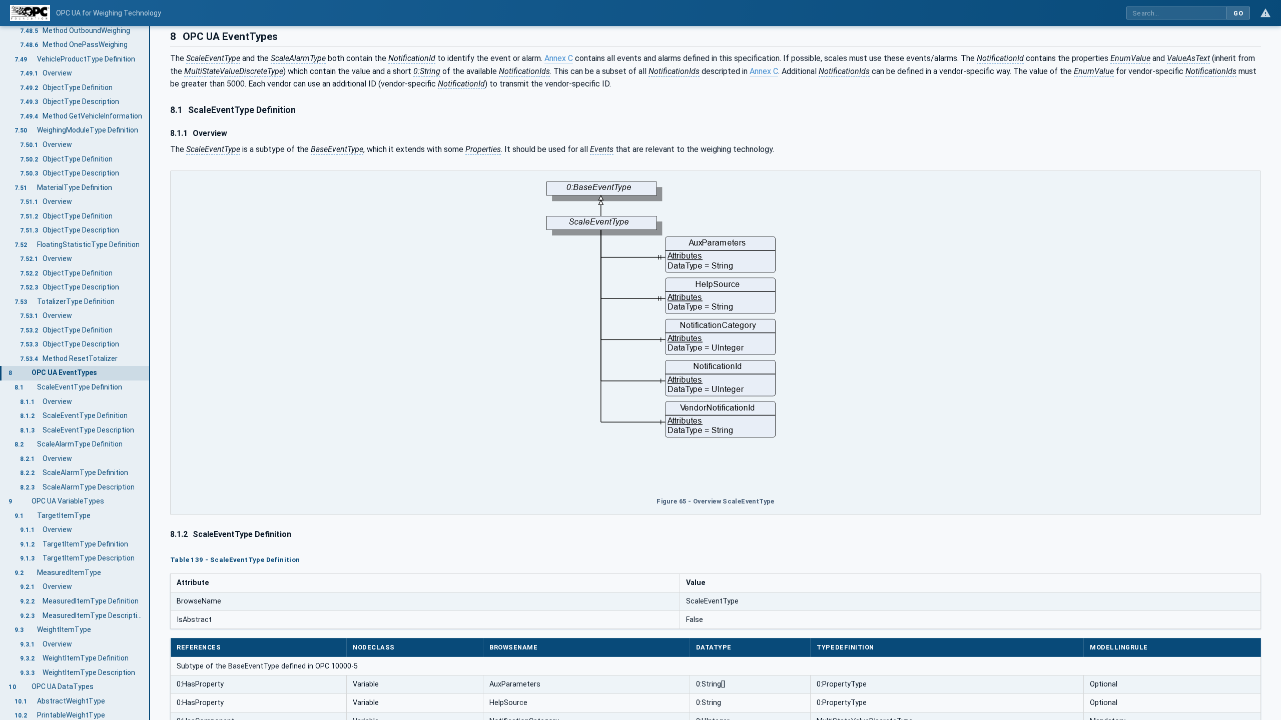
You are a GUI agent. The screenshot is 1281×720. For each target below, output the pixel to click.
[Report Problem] (1265, 13)
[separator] (150, 373)
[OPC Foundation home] (30, 13)
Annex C (558, 58)
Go (1238, 13)
